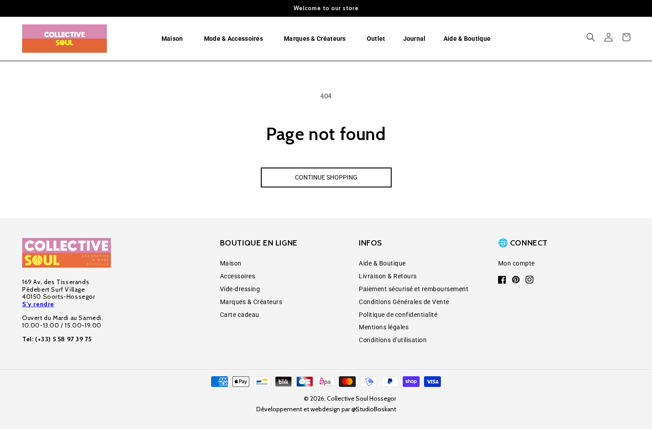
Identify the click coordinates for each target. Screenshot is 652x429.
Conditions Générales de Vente (404, 301)
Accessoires (237, 276)
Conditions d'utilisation (393, 339)
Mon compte (516, 263)
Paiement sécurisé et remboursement (413, 288)
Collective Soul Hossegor (361, 398)
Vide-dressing (240, 288)
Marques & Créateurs (251, 301)
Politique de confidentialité (398, 314)
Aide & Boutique (382, 263)
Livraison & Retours (388, 276)
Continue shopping (326, 177)
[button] (174, 38)
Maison (231, 263)
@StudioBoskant (373, 409)
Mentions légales (383, 327)
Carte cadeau (239, 314)
